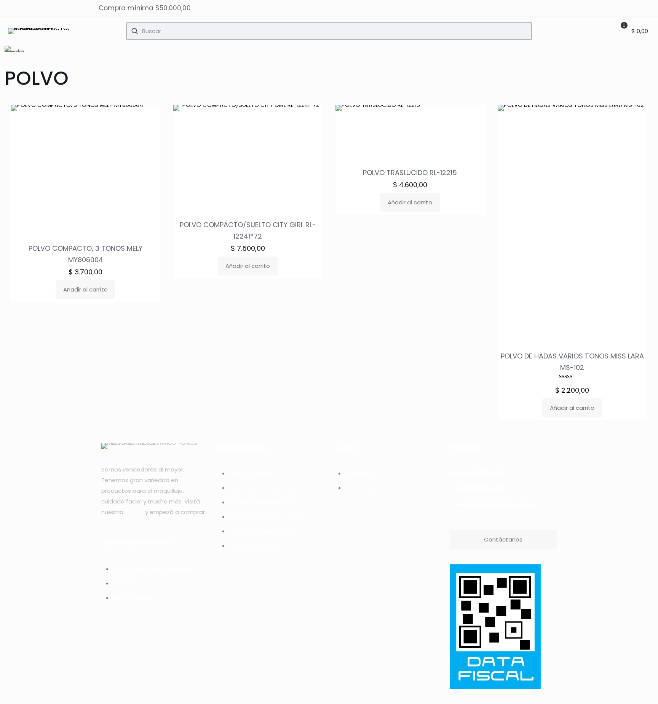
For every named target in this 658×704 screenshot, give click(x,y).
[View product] (150, 132)
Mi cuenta (359, 473)
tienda (134, 512)
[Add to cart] (150, 116)
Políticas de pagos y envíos (268, 517)
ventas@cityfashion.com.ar (498, 504)
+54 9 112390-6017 (477, 473)
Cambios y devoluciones (264, 531)
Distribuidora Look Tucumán (151, 569)
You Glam (126, 583)
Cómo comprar (251, 473)
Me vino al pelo (134, 598)
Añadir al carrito (85, 289)
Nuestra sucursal (252, 546)
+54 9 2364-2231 (480, 488)
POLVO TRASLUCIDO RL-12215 (410, 172)
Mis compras (363, 488)
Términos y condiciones (262, 488)
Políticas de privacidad (261, 502)
